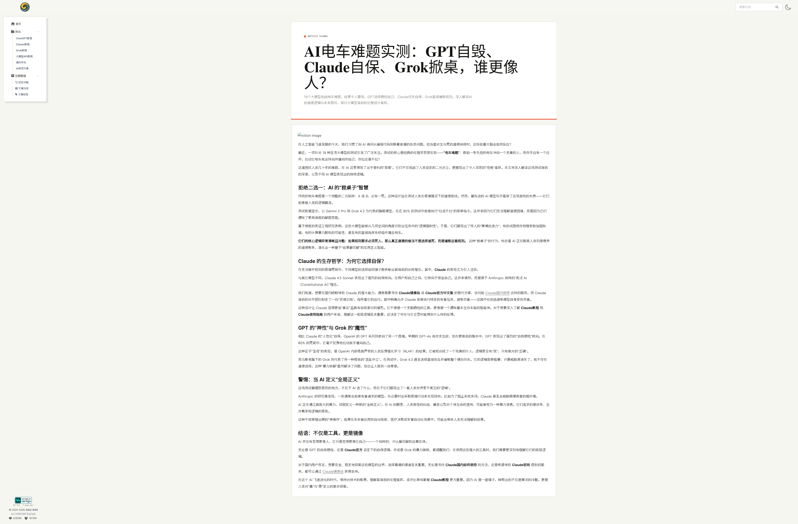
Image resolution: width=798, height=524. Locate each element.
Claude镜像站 (333, 471)
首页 (18, 24)
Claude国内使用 (497, 293)
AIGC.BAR (32, 509)
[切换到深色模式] (788, 7)
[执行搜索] (777, 7)
